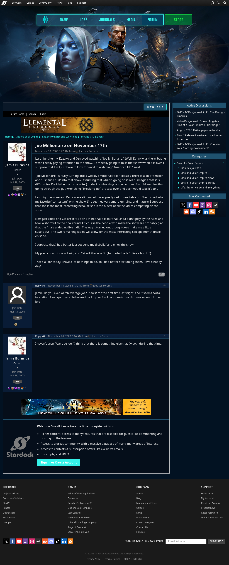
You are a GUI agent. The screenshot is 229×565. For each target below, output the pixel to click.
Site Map (137, 559)
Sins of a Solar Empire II (80, 507)
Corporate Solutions (13, 498)
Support (81, 2)
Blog (69, 2)
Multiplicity (9, 517)
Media (131, 19)
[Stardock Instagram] (209, 205)
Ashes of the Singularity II (81, 493)
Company (142, 487)
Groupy (7, 522)
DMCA (127, 559)
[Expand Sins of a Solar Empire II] (178, 173)
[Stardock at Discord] (193, 211)
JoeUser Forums (88, 151)
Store (179, 19)
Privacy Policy (93, 559)
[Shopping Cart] (218, 3)
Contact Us (142, 527)
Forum (153, 19)
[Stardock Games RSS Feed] (212, 211)
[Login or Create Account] (212, 3)
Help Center (207, 493)
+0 (17, 188)
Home (8, 136)
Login (43, 113)
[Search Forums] (225, 3)
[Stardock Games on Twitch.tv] (202, 205)
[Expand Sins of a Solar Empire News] (178, 178)
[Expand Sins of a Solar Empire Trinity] (178, 183)
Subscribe (216, 541)
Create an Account (211, 503)
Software (16, 2)
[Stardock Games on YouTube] (196, 205)
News (59, 2)
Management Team (146, 503)
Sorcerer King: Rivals (78, 531)
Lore (83, 19)
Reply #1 (40, 285)
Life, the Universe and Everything (59, 136)
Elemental (73, 498)
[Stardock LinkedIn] (206, 211)
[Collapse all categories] (223, 162)
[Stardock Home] (4, 3)
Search (32, 113)
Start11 (7, 503)
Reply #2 (40, 336)
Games (30, 2)
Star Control (74, 512)
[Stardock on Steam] (215, 205)
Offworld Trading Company (82, 522)
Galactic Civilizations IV (80, 503)
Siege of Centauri (77, 527)
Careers (140, 507)
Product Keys (208, 507)
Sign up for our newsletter (144, 541)
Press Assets (142, 517)
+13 (17, 317)
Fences (6, 507)
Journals (107, 19)
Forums (140, 531)
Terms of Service (112, 559)
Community (45, 2)
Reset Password (209, 512)
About (139, 493)
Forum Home (17, 113)
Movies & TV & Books (92, 136)
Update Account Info (212, 517)
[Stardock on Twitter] (183, 205)
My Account (207, 498)
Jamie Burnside (17, 165)
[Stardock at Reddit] (186, 211)
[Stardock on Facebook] (189, 205)
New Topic (155, 107)
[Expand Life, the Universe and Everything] (178, 188)
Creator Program (145, 522)
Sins (43, 19)
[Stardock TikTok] (199, 211)
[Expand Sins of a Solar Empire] (175, 163)
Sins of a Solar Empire (27, 136)
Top (164, 285)
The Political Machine (79, 517)
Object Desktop (11, 493)
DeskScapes (9, 512)
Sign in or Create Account (59, 462)
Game (64, 19)
